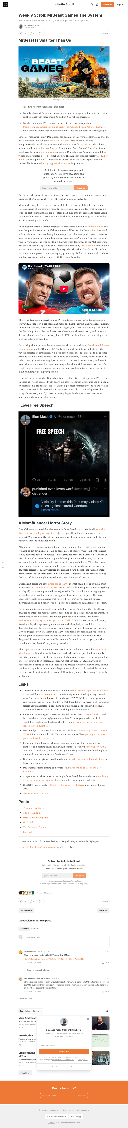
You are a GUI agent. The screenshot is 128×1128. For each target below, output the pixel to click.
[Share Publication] (97, 4)
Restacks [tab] (35, 928)
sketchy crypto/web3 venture (55, 163)
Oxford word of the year (35, 793)
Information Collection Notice (63, 1060)
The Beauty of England (35, 827)
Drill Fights (29, 822)
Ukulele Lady (94, 127)
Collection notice (82, 1110)
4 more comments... (26, 998)
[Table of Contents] (2, 564)
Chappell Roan (78, 127)
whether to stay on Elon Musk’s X (86, 759)
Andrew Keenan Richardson (36, 978)
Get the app (76, 1116)
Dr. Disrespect (43, 127)
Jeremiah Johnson (31, 25)
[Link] (15, 40)
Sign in (120, 4)
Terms (71, 1110)
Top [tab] (21, 1011)
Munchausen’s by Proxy (47, 587)
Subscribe (107, 4)
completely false (94, 227)
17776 (26, 694)
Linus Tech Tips (60, 127)
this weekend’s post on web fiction (90, 690)
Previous (28, 910)
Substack (51, 1123)
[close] (88, 1019)
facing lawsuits (84, 144)
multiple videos (48, 152)
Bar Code (28, 832)
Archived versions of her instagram (38, 847)
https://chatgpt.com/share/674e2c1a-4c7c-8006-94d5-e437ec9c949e (54, 959)
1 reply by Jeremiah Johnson (38, 970)
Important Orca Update (35, 818)
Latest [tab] (27, 1011)
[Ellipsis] (108, 952)
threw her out (88, 246)
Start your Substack (57, 1116)
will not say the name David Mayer (66, 785)
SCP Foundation (47, 694)
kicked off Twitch (91, 714)
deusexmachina (31, 951)
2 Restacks (48, 893)
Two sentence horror (34, 808)
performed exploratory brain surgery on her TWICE (45, 620)
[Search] (91, 4)
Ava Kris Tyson (61, 140)
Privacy (64, 1110)
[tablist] (29, 928)
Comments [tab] (24, 928)
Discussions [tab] (37, 1011)
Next (101, 910)
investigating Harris (58, 584)
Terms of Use (76, 1057)
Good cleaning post (33, 813)
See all (23, 1073)
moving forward (95, 747)
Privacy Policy (83, 1060)
